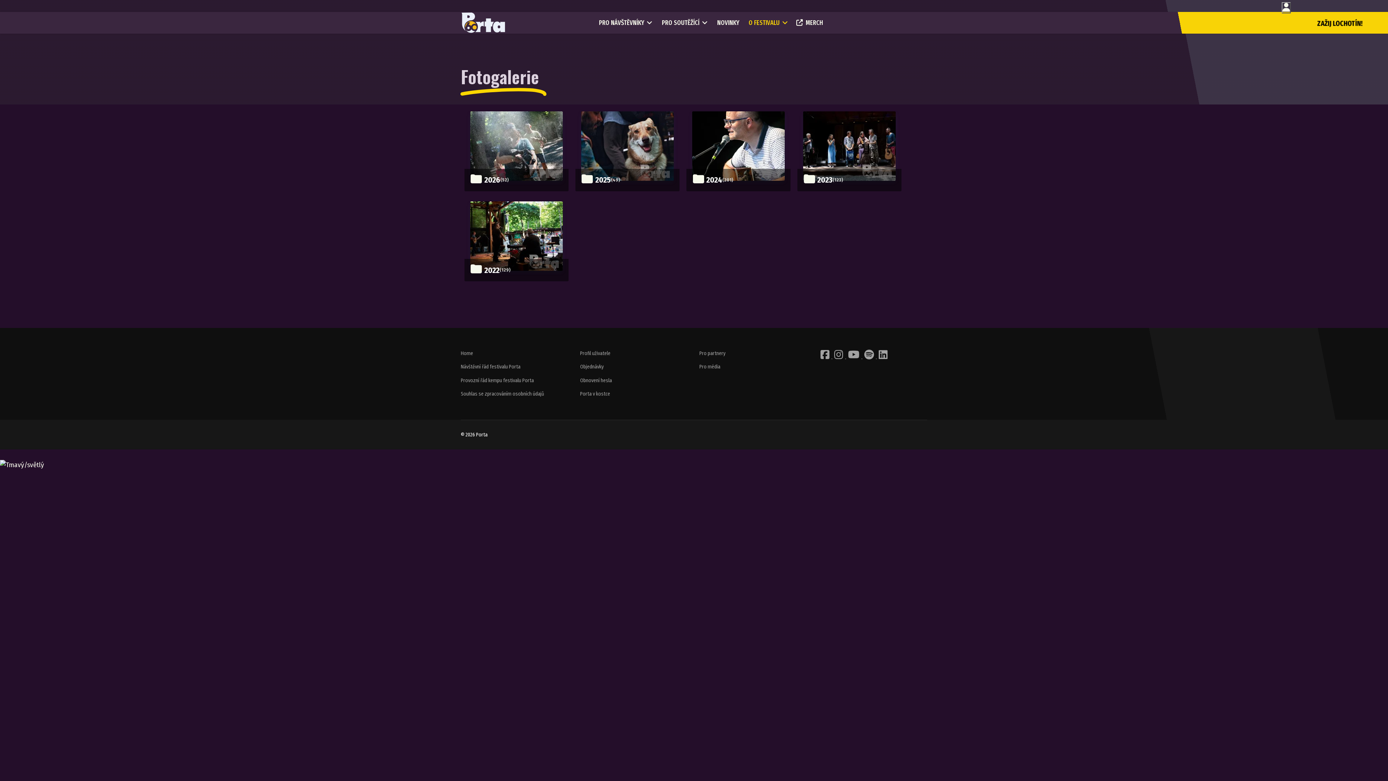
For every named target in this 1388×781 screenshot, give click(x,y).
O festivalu (764, 23)
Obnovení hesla (596, 380)
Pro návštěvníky (621, 23)
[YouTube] (854, 357)
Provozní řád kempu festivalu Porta (497, 380)
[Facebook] (825, 357)
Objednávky (592, 367)
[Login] (1286, 7)
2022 (492, 270)
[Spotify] (869, 357)
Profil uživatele (595, 353)
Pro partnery (712, 353)
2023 (824, 180)
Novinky (728, 23)
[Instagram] (839, 357)
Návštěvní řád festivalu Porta (490, 367)
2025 (603, 180)
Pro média (709, 367)
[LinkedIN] (883, 357)
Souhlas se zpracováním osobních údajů (502, 394)
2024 (714, 180)
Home (467, 353)
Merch (814, 23)
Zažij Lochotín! (1340, 23)
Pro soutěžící (680, 23)
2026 (492, 180)
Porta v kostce (595, 394)
